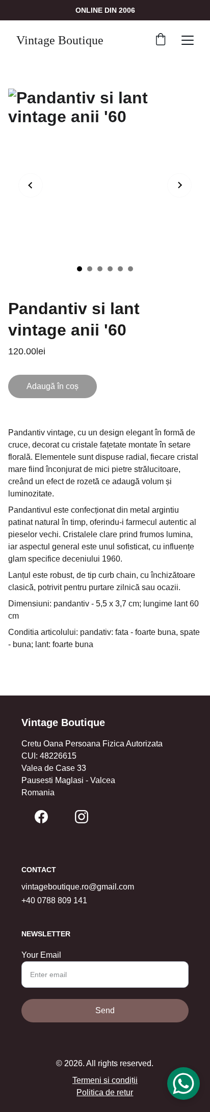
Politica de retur (104, 1092)
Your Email (41, 955)
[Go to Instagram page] (81, 816)
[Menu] (187, 40)
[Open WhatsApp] (183, 1083)
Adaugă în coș (52, 386)
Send (105, 1010)
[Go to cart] (160, 40)
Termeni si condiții (105, 1080)
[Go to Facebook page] (41, 816)
